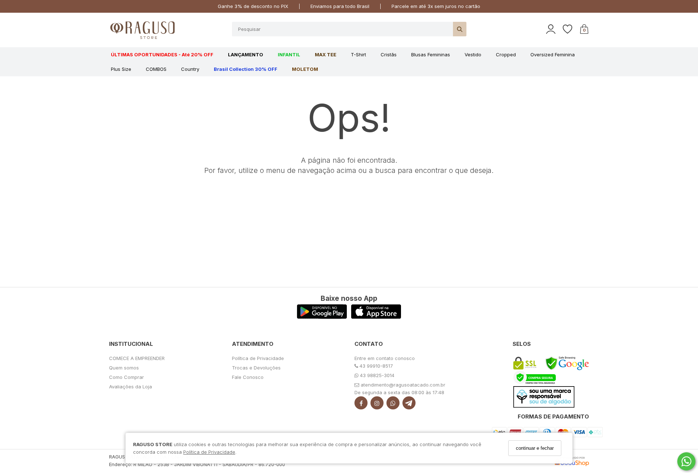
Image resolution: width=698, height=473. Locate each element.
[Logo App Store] (376, 317)
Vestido (473, 54)
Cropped (506, 54)
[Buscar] (459, 29)
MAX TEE (325, 54)
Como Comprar (126, 377)
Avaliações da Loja (130, 386)
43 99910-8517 (375, 366)
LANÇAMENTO (245, 54)
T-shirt (358, 54)
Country (190, 69)
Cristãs (389, 54)
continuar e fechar (535, 448)
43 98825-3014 (376, 375)
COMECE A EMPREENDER (137, 358)
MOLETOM (305, 69)
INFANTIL (289, 54)
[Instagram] (377, 404)
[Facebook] (361, 404)
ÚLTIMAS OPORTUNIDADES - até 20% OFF (162, 54)
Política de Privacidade (209, 451)
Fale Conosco (248, 377)
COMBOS (156, 69)
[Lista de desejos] (571, 29)
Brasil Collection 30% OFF (245, 69)
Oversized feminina (552, 54)
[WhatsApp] (393, 404)
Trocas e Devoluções (256, 368)
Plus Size (121, 69)
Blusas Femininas (430, 54)
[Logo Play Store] (322, 317)
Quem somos (124, 368)
